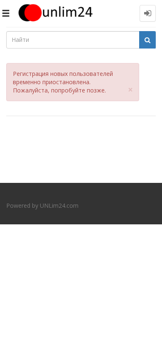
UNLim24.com (59, 205)
